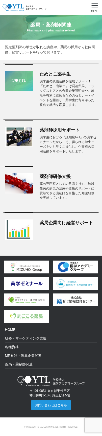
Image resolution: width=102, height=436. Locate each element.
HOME (10, 329)
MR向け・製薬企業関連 (23, 355)
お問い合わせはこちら (51, 405)
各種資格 (12, 347)
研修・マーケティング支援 (26, 338)
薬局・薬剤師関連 (19, 364)
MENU (94, 11)
